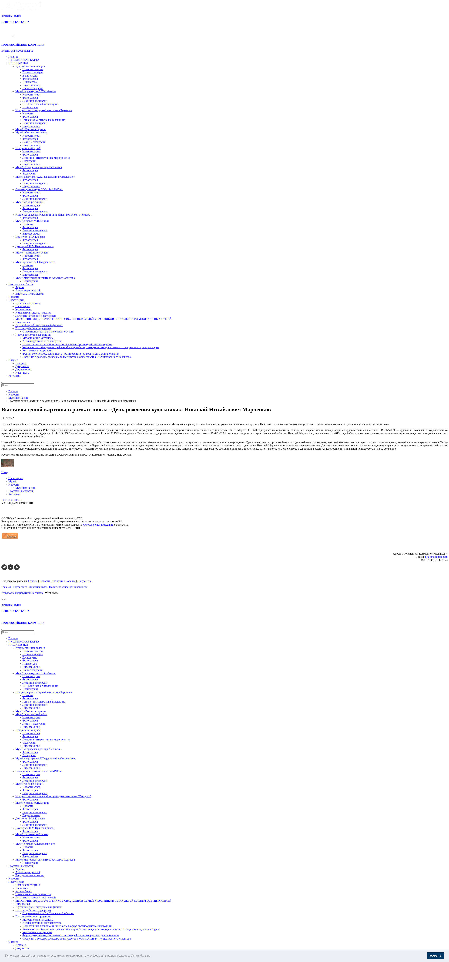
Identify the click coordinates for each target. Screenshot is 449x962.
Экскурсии (29, 160)
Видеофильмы (31, 85)
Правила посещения (27, 303)
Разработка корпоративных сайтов (22, 592)
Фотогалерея (30, 78)
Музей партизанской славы (31, 252)
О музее (13, 359)
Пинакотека (29, 81)
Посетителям (16, 299)
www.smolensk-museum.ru (98, 524)
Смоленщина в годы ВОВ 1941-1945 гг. (39, 189)
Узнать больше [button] (140, 955)
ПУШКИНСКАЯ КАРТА (23, 59)
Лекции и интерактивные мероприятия (46, 157)
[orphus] (10, 538)
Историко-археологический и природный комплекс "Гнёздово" (53, 214)
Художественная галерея (30, 66)
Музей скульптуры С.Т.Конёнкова (35, 91)
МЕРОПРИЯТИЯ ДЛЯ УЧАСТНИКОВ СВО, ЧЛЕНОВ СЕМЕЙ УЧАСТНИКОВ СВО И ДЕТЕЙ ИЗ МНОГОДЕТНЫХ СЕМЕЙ (93, 318)
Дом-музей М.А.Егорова (30, 236)
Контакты (14, 375)
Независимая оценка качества (33, 312)
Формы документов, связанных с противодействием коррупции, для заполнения (70, 353)
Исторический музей (28, 148)
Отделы (33, 580)
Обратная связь (38, 586)
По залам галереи (32, 72)
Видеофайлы (30, 274)
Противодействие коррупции (33, 334)
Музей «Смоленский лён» (31, 132)
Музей (12, 481)
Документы (22, 366)
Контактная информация (37, 350)
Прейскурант (30, 107)
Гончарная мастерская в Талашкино (43, 119)
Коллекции (58, 580)
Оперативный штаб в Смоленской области (48, 331)
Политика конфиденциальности (68, 586)
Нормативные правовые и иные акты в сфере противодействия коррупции (67, 344)
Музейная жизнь (25, 487)
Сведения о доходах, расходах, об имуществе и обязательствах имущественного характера (76, 356)
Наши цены (22, 372)
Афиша (19, 287)
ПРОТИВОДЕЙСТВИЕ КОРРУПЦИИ (22, 45)
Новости (27, 113)
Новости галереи (32, 69)
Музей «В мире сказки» (29, 201)
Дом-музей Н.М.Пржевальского (34, 246)
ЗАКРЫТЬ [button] (435, 955)
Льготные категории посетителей (35, 315)
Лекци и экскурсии (34, 141)
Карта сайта (20, 586)
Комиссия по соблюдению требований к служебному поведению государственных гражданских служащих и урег (90, 347)
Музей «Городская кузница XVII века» (38, 167)
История (20, 363)
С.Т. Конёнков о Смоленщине (40, 104)
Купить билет (23, 309)
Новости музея (31, 94)
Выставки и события (20, 284)
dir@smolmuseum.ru (436, 556)
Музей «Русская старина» (30, 129)
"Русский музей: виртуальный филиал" (39, 325)
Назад (4, 472)
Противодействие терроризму (33, 328)
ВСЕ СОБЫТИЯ (11, 500)
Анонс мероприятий (27, 290)
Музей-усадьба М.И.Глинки (32, 220)
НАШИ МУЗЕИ (18, 62)
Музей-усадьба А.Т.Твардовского (35, 262)
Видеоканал (22, 322)
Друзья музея (23, 369)
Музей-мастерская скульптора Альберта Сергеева (45, 277)
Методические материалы (37, 337)
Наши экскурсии (32, 88)
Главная (13, 56)
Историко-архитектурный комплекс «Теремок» (43, 110)
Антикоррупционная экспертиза (41, 341)
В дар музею (29, 75)
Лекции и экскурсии (34, 100)
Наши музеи (22, 306)
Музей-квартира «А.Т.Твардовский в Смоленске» (45, 176)
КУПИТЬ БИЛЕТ (11, 16)
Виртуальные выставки (29, 293)
